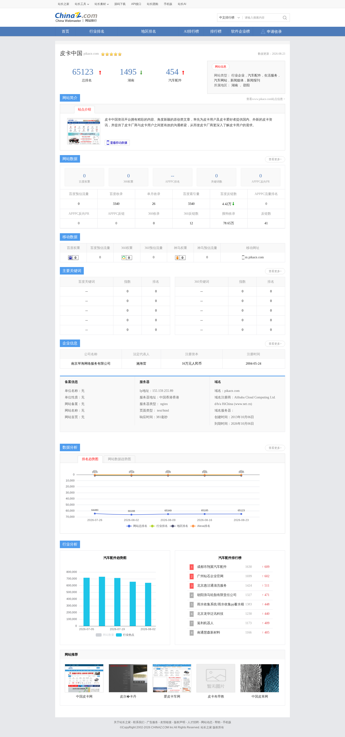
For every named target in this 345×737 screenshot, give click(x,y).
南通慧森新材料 (208, 632)
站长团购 (152, 4)
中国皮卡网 (84, 696)
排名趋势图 (90, 459)
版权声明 (179, 722)
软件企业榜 (240, 31)
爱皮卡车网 (172, 696)
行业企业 (238, 75)
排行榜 (216, 31)
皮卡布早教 (216, 696)
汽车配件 (175, 80)
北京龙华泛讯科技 (210, 613)
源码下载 (120, 4)
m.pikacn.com (254, 257)
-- (172, 176)
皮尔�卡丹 (128, 696)
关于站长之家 (122, 722)
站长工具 (80, 4)
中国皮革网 (260, 696)
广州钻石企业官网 (210, 576)
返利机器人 (205, 623)
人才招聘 (193, 722)
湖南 (131, 80)
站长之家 (63, 4)
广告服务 (152, 722)
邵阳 (246, 85)
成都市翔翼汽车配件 (212, 567)
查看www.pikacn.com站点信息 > (265, 99)
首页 (65, 31)
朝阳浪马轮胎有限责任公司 (217, 595)
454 (172, 71)
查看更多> (275, 159)
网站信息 (220, 66)
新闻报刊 (253, 80)
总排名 (87, 80)
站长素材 (100, 4)
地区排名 (148, 31)
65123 (84, 71)
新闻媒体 (237, 80)
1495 (128, 71)
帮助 (217, 722)
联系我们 (138, 722)
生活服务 (270, 75)
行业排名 (96, 31)
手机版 (227, 722)
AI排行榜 (191, 31)
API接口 (136, 4)
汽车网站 (220, 80)
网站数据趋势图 (119, 459)
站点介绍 (84, 109)
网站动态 (206, 722)
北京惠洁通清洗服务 (212, 585)
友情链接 (166, 722)
